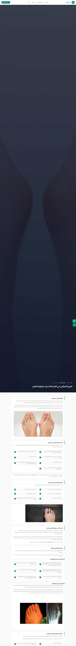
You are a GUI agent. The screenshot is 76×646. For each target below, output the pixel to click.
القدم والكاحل (61, 382)
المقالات (33, 2)
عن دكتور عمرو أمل (40, 2)
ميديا (29, 2)
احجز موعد (5, 2)
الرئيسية (46, 2)
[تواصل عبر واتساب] (74, 321)
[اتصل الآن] (74, 325)
